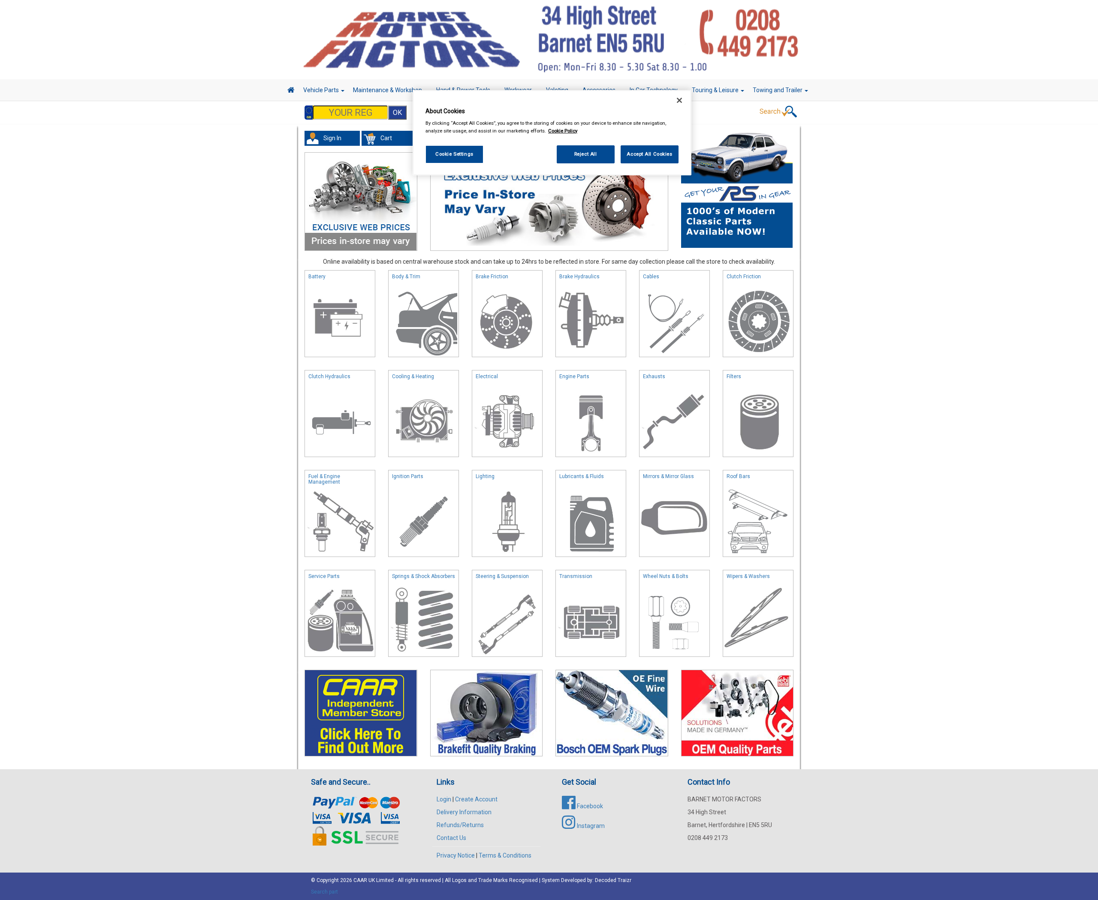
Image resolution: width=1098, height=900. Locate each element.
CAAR (360, 880)
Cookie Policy (562, 131)
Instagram (590, 825)
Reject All (585, 154)
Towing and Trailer (778, 90)
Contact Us (451, 837)
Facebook (589, 806)
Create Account (476, 799)
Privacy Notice (456, 855)
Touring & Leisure (716, 90)
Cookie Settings (454, 154)
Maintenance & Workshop (388, 90)
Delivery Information (464, 812)
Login (444, 799)
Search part (324, 892)
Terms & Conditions (505, 855)
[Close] (679, 100)
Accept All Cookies (649, 154)
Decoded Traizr (613, 880)
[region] (552, 132)
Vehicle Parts (321, 90)
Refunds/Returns (460, 825)
